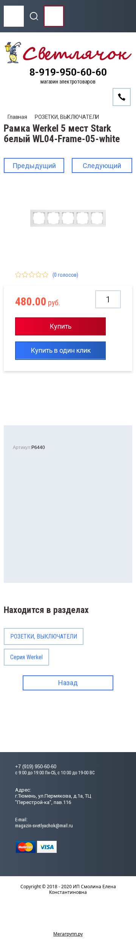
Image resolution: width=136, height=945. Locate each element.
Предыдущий (34, 166)
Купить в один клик (61, 350)
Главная (17, 117)
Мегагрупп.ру (68, 934)
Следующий (102, 166)
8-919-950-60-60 (68, 72)
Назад (68, 683)
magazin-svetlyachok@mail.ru (44, 825)
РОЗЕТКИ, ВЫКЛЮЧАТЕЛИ (67, 117)
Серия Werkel (26, 657)
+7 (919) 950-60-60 (35, 766)
